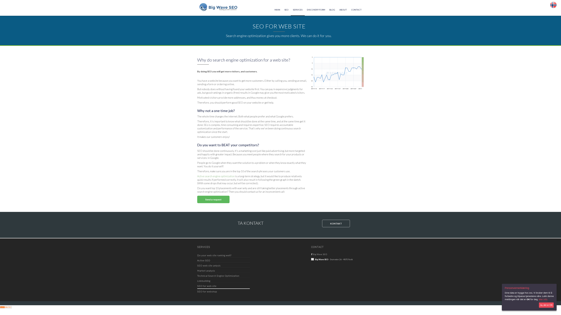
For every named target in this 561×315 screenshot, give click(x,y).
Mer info (543, 299)
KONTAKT (336, 223)
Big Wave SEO (319, 254)
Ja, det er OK (546, 305)
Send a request (213, 199)
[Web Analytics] (6, 307)
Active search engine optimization (216, 176)
